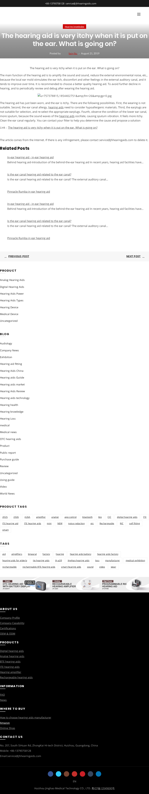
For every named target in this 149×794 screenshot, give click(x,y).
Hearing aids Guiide (12, 377)
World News (7, 493)
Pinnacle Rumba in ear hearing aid (28, 191)
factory (46, 554)
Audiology (6, 343)
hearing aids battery (80, 554)
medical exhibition (135, 560)
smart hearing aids (71, 566)
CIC (109, 517)
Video (3, 486)
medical (5, 425)
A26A (27, 517)
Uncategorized (9, 320)
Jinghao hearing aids (78, 560)
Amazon (5, 723)
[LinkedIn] (98, 774)
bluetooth (87, 517)
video (102, 566)
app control (70, 517)
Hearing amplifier (10, 672)
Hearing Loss (8, 418)
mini (49, 523)
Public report (8, 452)
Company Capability (12, 623)
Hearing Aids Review (12, 391)
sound (90, 566)
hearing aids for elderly (14, 560)
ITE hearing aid (10, 523)
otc (92, 523)
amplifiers (16, 554)
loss (97, 560)
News (3, 700)
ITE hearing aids (32, 523)
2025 (5, 517)
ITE (144, 517)
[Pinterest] (82, 774)
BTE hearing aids (10, 661)
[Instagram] (66, 774)
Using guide (7, 480)
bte (100, 517)
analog (55, 517)
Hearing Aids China (11, 370)
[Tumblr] (90, 774)
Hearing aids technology (14, 398)
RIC (121, 523)
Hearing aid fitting (11, 364)
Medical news (8, 432)
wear (113, 566)
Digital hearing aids (12, 651)
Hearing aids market (12, 384)
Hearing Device (9, 307)
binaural (32, 554)
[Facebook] (50, 774)
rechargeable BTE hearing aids (39, 566)
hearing (60, 554)
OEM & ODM (7, 633)
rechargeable (9, 566)
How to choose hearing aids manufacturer (25, 717)
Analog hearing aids (12, 656)
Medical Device (9, 314)
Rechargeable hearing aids (16, 677)
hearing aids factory (107, 554)
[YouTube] (74, 774)
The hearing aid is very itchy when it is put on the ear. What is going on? (52, 127)
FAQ (2, 694)
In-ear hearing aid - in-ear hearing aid (30, 157)
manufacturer (112, 560)
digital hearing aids (127, 517)
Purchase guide (9, 459)
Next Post (133, 256)
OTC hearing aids (10, 439)
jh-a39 (58, 560)
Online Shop (7, 728)
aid (4, 554)
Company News (9, 350)
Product (4, 445)
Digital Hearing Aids (12, 287)
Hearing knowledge (74, 26)
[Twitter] (58, 774)
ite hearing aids (41, 560)
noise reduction (76, 523)
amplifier (41, 517)
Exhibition (6, 357)
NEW (60, 523)
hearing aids (56, 107)
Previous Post (18, 256)
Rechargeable (107, 523)
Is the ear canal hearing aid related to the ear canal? (39, 174)
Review (4, 466)
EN (74, 781)
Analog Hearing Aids (12, 280)
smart (5, 529)
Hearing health (9, 405)
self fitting (134, 523)
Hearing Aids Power (12, 293)
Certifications (8, 628)
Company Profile (10, 617)
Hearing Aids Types (11, 300)
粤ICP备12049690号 (103, 788)
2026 (16, 517)
